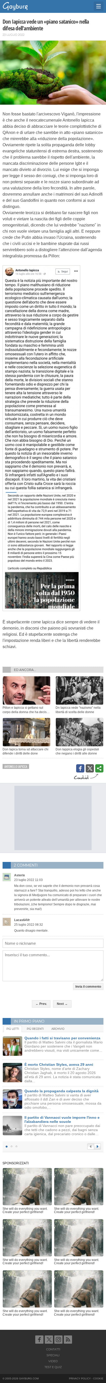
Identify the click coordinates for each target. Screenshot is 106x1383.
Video (53, 1361)
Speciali (53, 1355)
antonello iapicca (15, 766)
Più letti (12, 1029)
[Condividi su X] (90, 768)
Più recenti (35, 1029)
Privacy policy (80, 1378)
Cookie (98, 1378)
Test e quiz (53, 1367)
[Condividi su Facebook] (80, 768)
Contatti (53, 1349)
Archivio (57, 1029)
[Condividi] (99, 768)
